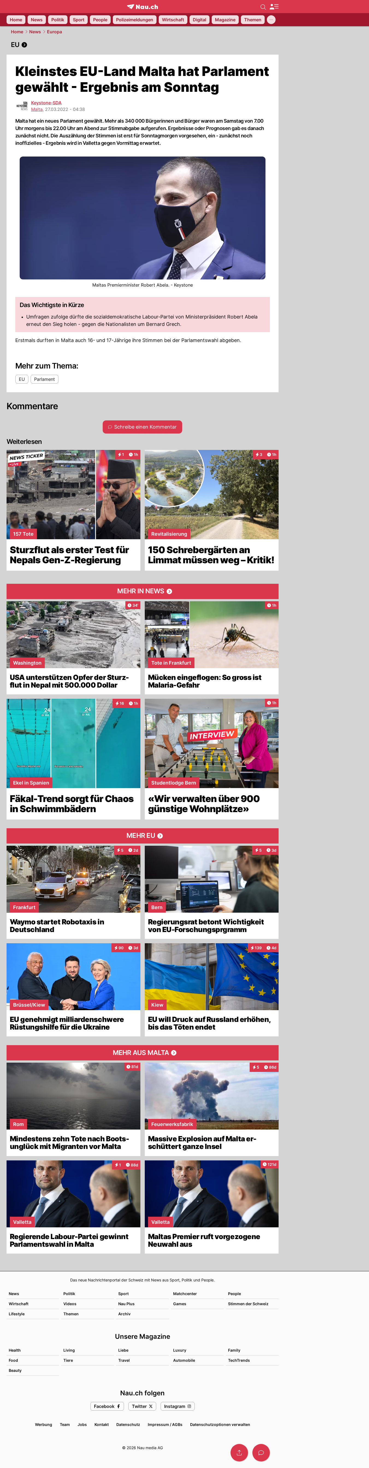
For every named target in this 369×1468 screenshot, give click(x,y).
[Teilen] (239, 1452)
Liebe (123, 1350)
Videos (69, 1303)
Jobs (82, 1424)
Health (15, 1350)
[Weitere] (271, 19)
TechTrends (239, 1360)
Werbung (43, 1424)
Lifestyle (17, 1313)
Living (69, 1350)
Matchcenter (185, 1293)
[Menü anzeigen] (274, 7)
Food (13, 1360)
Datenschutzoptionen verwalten (220, 1424)
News (35, 31)
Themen (71, 1313)
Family (234, 1350)
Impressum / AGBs (165, 1424)
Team (65, 1424)
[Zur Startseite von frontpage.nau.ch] (142, 6)
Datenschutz (128, 1424)
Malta (37, 109)
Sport (123, 1293)
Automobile (184, 1360)
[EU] (143, 44)
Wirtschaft (18, 1303)
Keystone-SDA (46, 102)
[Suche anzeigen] (263, 6)
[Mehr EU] (143, 836)
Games (179, 1303)
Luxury (179, 1350)
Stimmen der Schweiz (248, 1303)
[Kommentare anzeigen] (261, 1452)
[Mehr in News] (143, 591)
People (234, 1293)
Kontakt (102, 1424)
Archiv (124, 1313)
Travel (124, 1360)
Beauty (15, 1370)
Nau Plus (126, 1303)
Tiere (68, 1360)
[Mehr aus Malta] (143, 1052)
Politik (69, 1293)
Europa (54, 31)
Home (17, 31)
